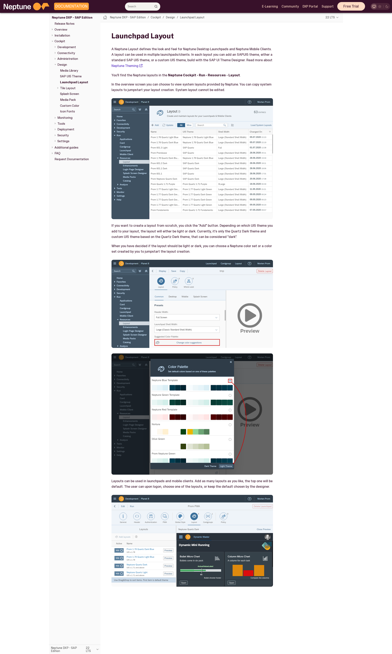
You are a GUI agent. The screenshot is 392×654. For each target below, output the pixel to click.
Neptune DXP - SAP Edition (72, 18)
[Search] (156, 6)
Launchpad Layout (74, 82)
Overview (61, 30)
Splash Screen (69, 94)
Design (62, 65)
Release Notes (65, 24)
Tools (61, 124)
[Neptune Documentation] (70, 6)
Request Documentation (72, 159)
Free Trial (351, 6)
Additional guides (66, 147)
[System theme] (374, 6)
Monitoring (64, 118)
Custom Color (69, 106)
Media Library (69, 71)
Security (63, 135)
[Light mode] (380, 6)
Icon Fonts (67, 111)
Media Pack (68, 100)
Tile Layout (68, 88)
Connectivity (66, 53)
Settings (63, 141)
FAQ (57, 153)
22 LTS (330, 17)
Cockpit (60, 41)
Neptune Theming (124, 65)
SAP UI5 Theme (71, 76)
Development (66, 47)
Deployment (65, 130)
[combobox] (142, 6)
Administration (67, 59)
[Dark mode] (387, 6)
